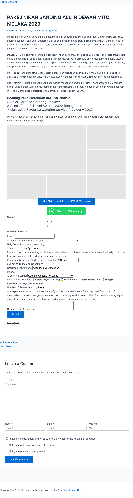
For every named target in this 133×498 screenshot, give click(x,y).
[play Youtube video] (66, 249)
